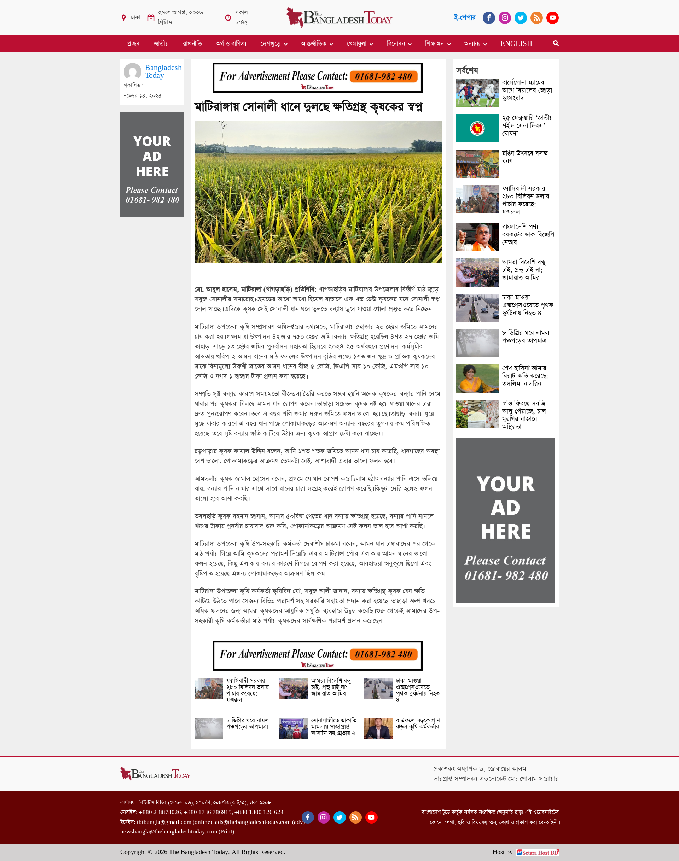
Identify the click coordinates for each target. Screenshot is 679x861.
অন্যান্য (472, 44)
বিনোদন (396, 44)
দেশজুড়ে (270, 44)
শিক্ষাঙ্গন (434, 44)
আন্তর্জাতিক (313, 44)
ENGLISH (516, 44)
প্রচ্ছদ (133, 44)
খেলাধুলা (356, 44)
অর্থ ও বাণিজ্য (231, 44)
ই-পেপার (465, 17)
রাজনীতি (192, 44)
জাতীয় (161, 44)
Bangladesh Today (163, 71)
